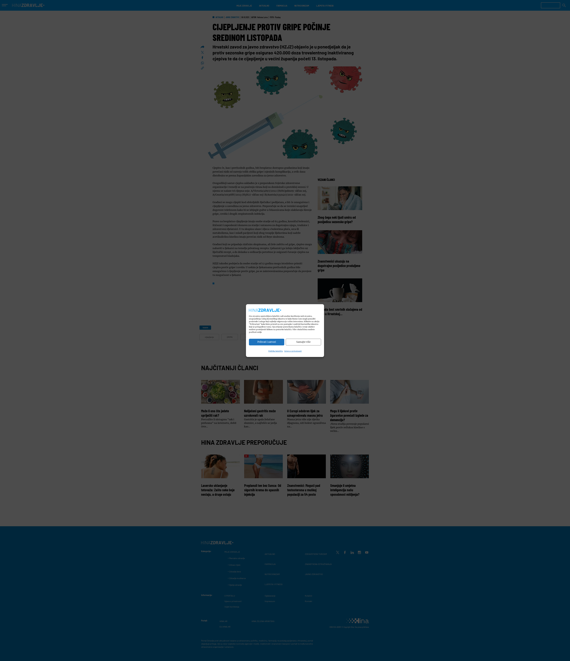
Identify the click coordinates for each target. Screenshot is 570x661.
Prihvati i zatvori (266, 342)
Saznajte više (303, 342)
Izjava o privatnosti (293, 351)
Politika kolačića (275, 351)
